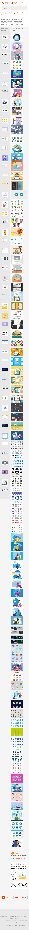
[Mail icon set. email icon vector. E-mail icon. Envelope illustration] (5, 57)
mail (13, 14)
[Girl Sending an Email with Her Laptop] (17, 92)
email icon (6, 14)
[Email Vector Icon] (19, 194)
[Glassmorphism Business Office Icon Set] (17, 704)
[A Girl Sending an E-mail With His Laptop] (17, 611)
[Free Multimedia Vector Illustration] (17, 398)
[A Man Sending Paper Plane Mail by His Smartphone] (17, 593)
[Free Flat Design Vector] (17, 361)
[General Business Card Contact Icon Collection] (17, 463)
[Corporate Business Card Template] (17, 287)
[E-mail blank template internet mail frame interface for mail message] (5, 437)
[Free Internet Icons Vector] (17, 203)
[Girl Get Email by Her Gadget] (17, 74)
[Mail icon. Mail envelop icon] (5, 94)
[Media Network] (17, 129)
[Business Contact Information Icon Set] (17, 713)
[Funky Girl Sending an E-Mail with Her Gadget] (17, 537)
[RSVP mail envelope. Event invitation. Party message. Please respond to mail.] (5, 224)
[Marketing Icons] (17, 241)
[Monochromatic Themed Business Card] (17, 630)
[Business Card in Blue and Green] (17, 639)
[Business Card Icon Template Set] (17, 509)
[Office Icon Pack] (17, 657)
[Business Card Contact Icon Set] (17, 500)
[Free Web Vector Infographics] (17, 370)
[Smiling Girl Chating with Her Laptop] (17, 602)
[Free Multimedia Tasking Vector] (17, 389)
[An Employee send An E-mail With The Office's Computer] (17, 574)
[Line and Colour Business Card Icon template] (17, 454)
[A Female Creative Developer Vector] (17, 305)
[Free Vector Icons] (17, 342)
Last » (24, 897)
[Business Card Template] (17, 185)
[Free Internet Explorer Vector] (17, 213)
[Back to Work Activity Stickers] (17, 648)
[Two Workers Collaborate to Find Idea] (17, 695)
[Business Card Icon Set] (17, 481)
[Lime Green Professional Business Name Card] (17, 732)
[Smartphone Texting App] (17, 296)
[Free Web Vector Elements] (17, 380)
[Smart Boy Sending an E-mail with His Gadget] (17, 546)
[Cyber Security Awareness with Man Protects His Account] (17, 787)
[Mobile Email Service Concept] (17, 55)
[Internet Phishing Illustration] (17, 250)
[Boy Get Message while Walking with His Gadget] (17, 565)
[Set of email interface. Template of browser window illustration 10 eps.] (5, 363)
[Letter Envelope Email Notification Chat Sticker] (17, 65)
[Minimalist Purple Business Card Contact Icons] (17, 491)
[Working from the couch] (17, 333)
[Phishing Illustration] (17, 148)
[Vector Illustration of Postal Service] (17, 417)
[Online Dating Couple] (17, 435)
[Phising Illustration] (17, 157)
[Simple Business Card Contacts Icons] (17, 472)
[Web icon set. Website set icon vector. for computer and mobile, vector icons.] (5, 391)
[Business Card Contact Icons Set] (17, 315)
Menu (23, 3)
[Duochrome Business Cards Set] (17, 778)
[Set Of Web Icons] (17, 407)
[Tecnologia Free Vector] (17, 824)
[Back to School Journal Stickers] (17, 796)
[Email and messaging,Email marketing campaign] (5, 409)
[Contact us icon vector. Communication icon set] (5, 335)
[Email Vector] (17, 37)
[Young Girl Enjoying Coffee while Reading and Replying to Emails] (17, 102)
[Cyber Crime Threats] (17, 667)
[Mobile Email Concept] (17, 46)
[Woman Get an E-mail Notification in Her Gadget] (17, 556)
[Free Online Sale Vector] (17, 352)
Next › (17, 897)
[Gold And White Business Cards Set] (17, 620)
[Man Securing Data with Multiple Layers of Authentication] (17, 815)
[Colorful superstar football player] (17, 222)
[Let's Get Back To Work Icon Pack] (17, 676)
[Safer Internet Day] (17, 843)
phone (20, 14)
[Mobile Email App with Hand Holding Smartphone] (17, 83)
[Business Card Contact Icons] (17, 759)
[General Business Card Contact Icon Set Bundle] (17, 722)
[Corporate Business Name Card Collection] (17, 324)
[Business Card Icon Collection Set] (17, 769)
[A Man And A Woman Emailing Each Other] (17, 111)
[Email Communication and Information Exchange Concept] (5, 465)
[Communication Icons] (17, 139)
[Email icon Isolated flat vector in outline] (5, 168)
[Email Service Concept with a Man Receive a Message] (17, 120)
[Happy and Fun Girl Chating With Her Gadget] (17, 583)
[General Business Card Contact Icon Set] (17, 741)
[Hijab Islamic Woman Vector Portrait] (17, 231)
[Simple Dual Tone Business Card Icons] (17, 444)
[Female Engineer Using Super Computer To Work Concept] (17, 806)
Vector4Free (10, 2)
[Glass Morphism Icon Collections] (17, 685)
